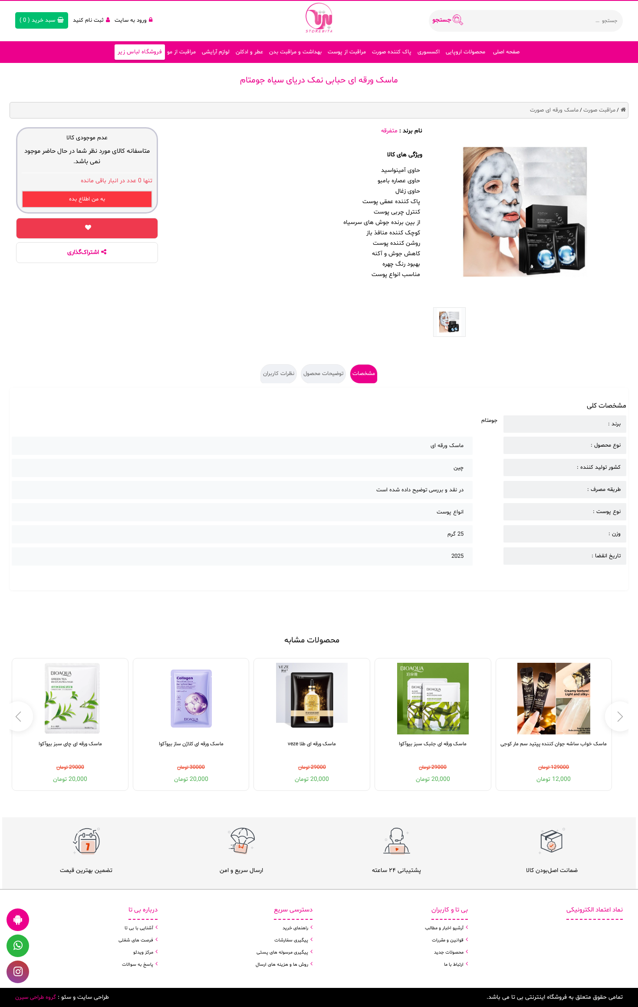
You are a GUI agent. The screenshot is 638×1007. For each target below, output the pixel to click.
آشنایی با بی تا (139, 928)
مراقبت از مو (181, 52)
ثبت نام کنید (88, 20)
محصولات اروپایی (465, 52)
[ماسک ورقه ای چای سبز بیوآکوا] (70, 698)
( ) (37, 20)
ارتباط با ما (454, 964)
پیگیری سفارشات (291, 940)
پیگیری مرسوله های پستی (282, 952)
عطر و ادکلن (249, 52)
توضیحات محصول (323, 374)
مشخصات (363, 374)
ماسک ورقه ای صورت (554, 110)
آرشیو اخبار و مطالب (444, 928)
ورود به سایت (131, 20)
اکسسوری (429, 52)
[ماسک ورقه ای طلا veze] (312, 698)
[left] (620, 716)
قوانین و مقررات (448, 940)
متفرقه (389, 131)
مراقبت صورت (599, 110)
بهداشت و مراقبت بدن (295, 52)
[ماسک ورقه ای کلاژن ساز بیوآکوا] (191, 698)
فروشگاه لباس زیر (140, 52)
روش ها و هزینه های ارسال (282, 964)
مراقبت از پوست (347, 52)
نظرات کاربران (278, 374)
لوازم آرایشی (216, 52)
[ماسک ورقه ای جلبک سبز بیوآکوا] (433, 698)
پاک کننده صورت (391, 52)
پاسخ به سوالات (137, 964)
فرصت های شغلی (135, 940)
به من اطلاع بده (87, 199)
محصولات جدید (449, 952)
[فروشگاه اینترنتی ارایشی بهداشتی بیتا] (319, 17)
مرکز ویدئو (143, 952)
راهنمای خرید (295, 928)
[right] (18, 716)
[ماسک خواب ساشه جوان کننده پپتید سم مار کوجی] (553, 698)
